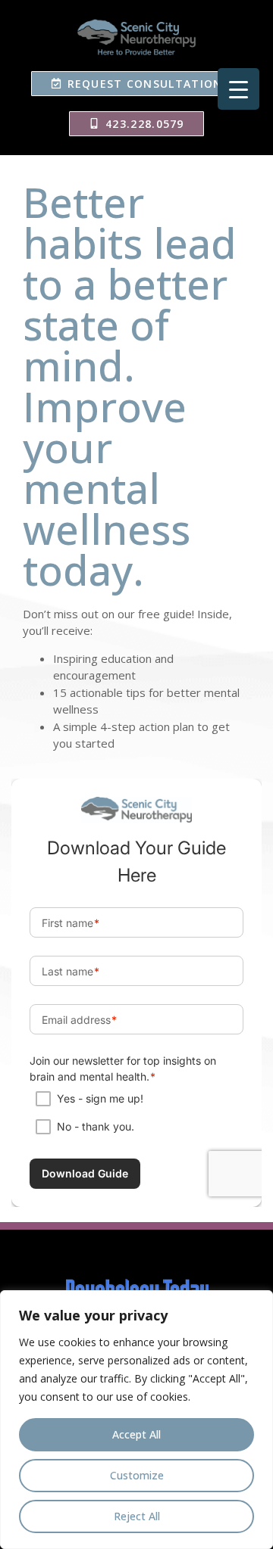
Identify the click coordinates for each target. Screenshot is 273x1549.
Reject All (137, 1516)
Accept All (136, 1434)
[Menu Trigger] (238, 89)
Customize (137, 1475)
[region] (136, 1419)
